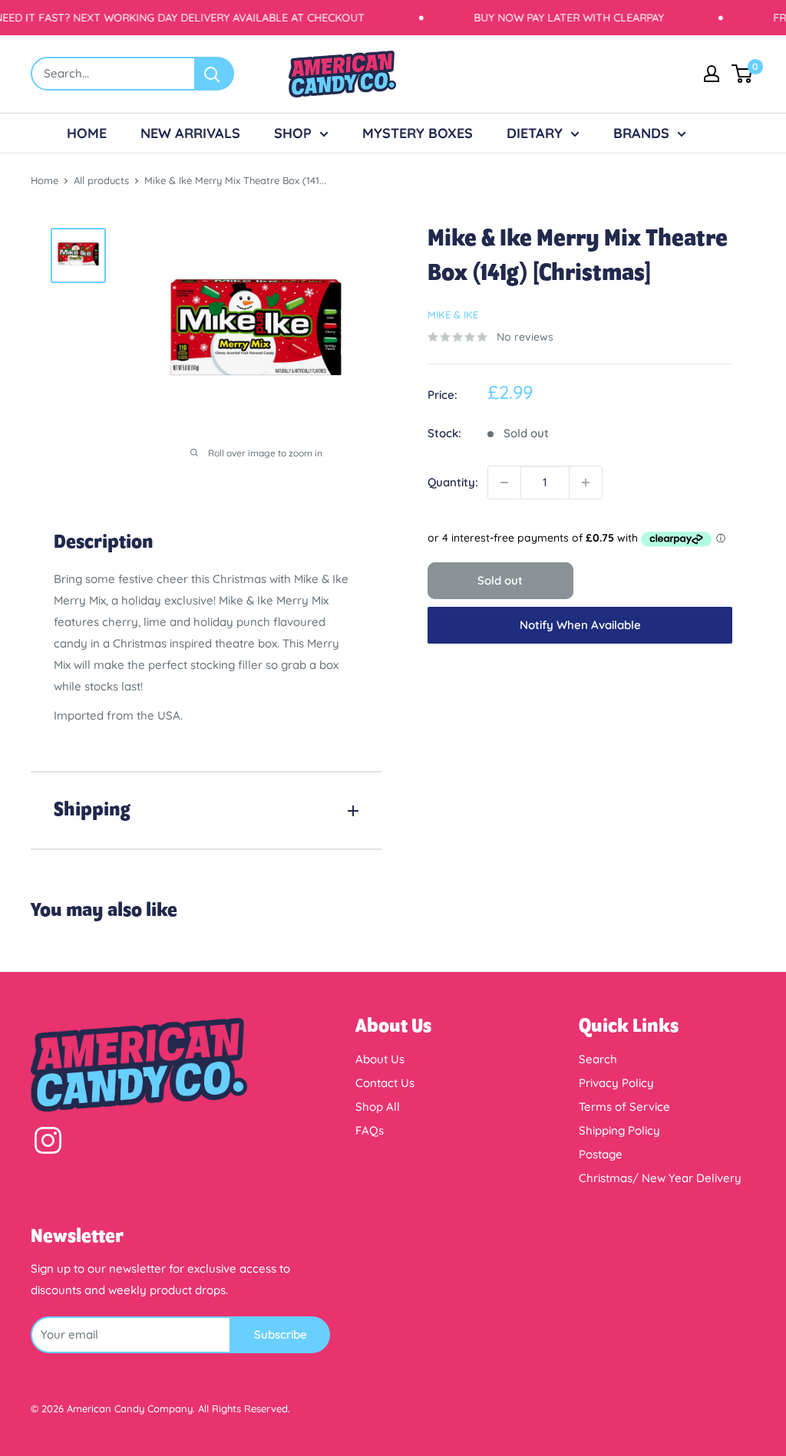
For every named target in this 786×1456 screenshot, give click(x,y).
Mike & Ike (453, 314)
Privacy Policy (616, 1083)
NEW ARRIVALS (190, 133)
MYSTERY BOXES (417, 133)
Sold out (500, 580)
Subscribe (280, 1334)
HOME (87, 133)
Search (598, 1059)
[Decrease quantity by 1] (504, 482)
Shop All (377, 1106)
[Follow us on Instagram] (48, 1144)
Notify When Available (580, 625)
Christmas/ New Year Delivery (660, 1178)
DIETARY (535, 133)
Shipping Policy (619, 1130)
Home (44, 180)
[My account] (711, 73)
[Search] (215, 74)
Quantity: (453, 482)
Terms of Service (624, 1106)
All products (101, 180)
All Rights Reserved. (244, 1408)
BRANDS (641, 133)
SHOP (293, 133)
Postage (601, 1154)
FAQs (369, 1130)
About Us (380, 1059)
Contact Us (384, 1083)
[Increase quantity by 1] (586, 482)
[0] (742, 73)
